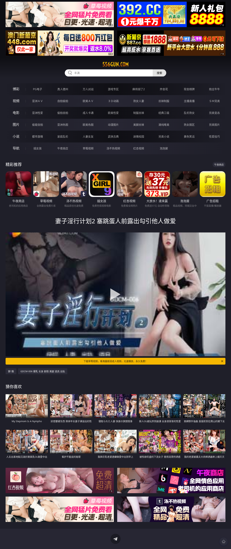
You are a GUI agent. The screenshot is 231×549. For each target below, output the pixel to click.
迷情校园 (138, 136)
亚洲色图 (62, 125)
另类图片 (214, 125)
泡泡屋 (164, 148)
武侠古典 (113, 136)
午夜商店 (62, 148)
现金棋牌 (189, 89)
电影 (16, 112)
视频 (16, 101)
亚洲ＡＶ (37, 101)
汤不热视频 (113, 148)
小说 (16, 136)
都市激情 (37, 136)
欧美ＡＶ (88, 101)
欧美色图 (88, 125)
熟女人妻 (138, 101)
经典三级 (163, 113)
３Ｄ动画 (113, 101)
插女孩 (37, 148)
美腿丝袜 (138, 125)
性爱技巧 (214, 136)
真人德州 (62, 89)
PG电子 (37, 89)
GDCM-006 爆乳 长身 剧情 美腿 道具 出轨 (42, 371)
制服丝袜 (138, 113)
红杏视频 (138, 148)
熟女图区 (189, 125)
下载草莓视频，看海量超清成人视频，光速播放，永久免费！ (115, 361)
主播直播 (189, 101)
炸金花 (164, 89)
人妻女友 (88, 136)
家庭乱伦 (62, 136)
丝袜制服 (163, 101)
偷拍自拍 (62, 113)
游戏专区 (113, 89)
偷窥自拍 (37, 125)
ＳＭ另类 (214, 101)
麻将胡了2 (138, 89)
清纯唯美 (163, 125)
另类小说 (163, 136)
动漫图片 (113, 125)
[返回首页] (224, 541)
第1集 (11, 371)
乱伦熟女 (189, 113)
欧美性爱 (113, 113)
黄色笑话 (189, 136)
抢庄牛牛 (214, 89)
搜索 (159, 73)
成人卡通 (88, 113)
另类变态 (214, 113)
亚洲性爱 (37, 113)
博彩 (16, 89)
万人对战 (88, 89)
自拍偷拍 (62, 101)
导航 (16, 148)
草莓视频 (88, 148)
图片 (16, 124)
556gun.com (115, 64)
